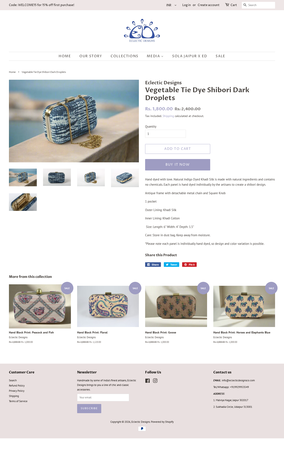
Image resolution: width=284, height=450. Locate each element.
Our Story (90, 56)
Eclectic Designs (140, 422)
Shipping (168, 116)
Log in (186, 5)
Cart (234, 5)
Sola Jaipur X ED (189, 56)
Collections (124, 56)
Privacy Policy (16, 391)
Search (13, 380)
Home (65, 56)
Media (154, 56)
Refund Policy (17, 385)
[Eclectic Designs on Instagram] (155, 381)
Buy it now (177, 164)
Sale (220, 56)
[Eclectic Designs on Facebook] (147, 381)
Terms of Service (18, 401)
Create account (209, 5)
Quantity (150, 126)
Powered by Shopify (162, 422)
